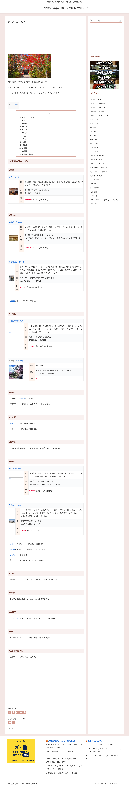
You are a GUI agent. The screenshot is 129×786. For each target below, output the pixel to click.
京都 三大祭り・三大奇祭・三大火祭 (104, 200)
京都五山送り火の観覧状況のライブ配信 (61, 773)
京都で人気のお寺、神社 (99, 115)
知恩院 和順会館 (16, 222)
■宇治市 (24, 145)
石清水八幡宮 (15, 618)
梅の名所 (93, 135)
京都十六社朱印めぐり (98, 156)
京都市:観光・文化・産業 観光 (61, 741)
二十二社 (93, 196)
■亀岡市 (24, 151)
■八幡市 (24, 148)
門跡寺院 (93, 192)
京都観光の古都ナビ (97, 99)
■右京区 (24, 139)
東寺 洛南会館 (14, 177)
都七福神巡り (95, 144)
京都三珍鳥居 (95, 204)
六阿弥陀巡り (95, 152)
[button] (24, 712)
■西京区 (24, 142)
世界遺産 (93, 139)
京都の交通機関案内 (97, 103)
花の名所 (93, 131)
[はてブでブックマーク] (17, 712)
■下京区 (24, 126)
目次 (43, 113)
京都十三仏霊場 (96, 160)
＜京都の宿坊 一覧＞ (27, 117)
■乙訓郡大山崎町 (27, 154)
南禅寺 (22, 399)
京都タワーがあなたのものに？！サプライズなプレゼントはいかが (103, 750)
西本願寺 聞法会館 (16, 321)
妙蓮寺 (12, 423)
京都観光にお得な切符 (98, 107)
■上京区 (24, 133)
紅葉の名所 (94, 123)
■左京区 (24, 129)
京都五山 (93, 184)
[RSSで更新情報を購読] (13, 722)
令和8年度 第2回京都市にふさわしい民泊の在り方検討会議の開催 (64, 746)
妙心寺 (12, 544)
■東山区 (24, 123)
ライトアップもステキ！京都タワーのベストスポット (103, 757)
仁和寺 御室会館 (15, 505)
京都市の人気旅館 (97, 111)
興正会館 (19, 361)
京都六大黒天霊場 (97, 164)
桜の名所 (93, 127)
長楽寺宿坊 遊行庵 (16, 262)
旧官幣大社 (94, 188)
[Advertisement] (46, 38)
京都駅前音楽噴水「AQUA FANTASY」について (63, 753)
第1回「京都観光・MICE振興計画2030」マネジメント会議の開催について (64, 760)
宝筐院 (12, 555)
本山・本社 (94, 180)
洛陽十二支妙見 (96, 176)
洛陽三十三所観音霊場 (98, 172)
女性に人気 (94, 119)
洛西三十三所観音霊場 (98, 168)
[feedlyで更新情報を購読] (9, 722)
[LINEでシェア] (21, 712)
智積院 (12, 301)
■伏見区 (24, 136)
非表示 (15, 104)
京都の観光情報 (95, 741)
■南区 (24, 120)
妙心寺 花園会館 (15, 469)
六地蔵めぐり (95, 147)
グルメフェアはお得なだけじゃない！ (100, 745)
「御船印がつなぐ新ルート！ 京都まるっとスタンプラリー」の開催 (64, 767)
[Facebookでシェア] (13, 712)
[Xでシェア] (9, 712)
